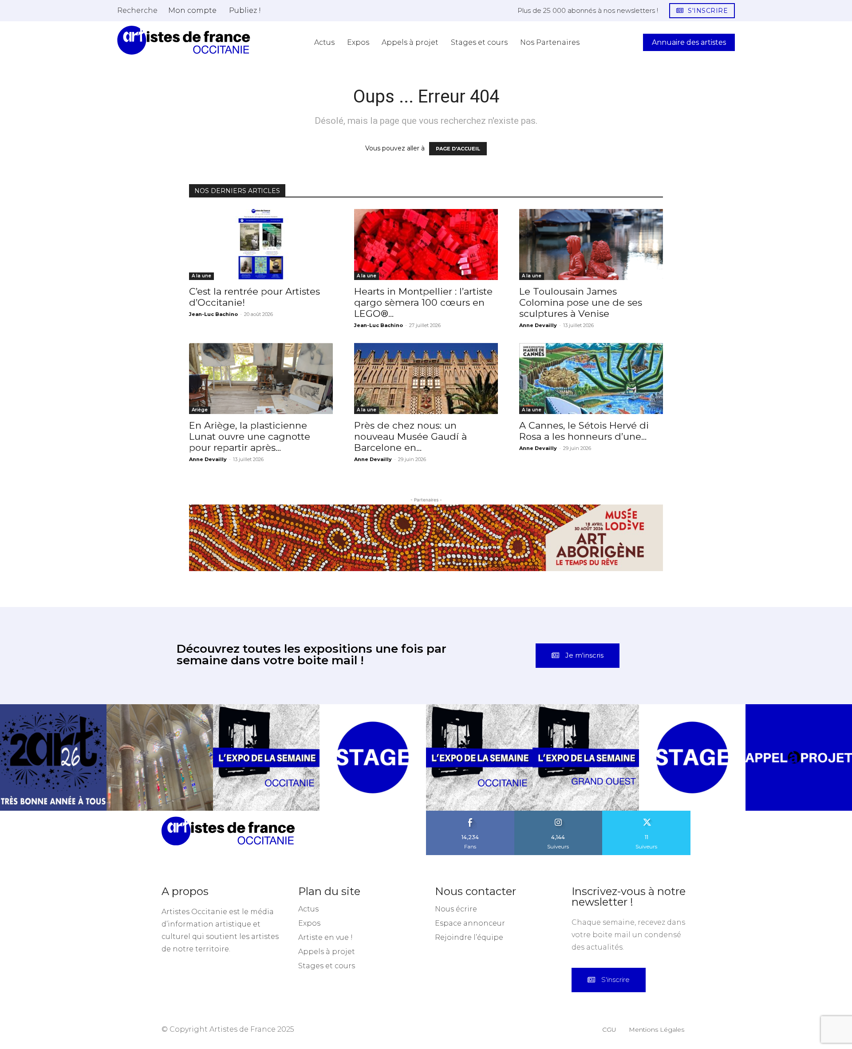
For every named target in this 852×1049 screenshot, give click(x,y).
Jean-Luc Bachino (213, 314)
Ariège (200, 410)
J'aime (470, 814)
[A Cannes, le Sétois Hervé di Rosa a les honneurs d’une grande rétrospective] (591, 378)
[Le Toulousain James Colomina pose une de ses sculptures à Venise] (591, 244)
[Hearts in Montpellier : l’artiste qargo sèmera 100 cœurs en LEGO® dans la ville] (426, 244)
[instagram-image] (53, 757)
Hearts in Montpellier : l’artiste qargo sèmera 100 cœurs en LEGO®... (423, 302)
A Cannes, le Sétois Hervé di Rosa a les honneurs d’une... (584, 431)
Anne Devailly (538, 325)
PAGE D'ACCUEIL (458, 149)
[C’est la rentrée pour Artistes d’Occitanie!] (261, 244)
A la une (201, 276)
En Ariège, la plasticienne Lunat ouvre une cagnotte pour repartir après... (249, 436)
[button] (137, 10)
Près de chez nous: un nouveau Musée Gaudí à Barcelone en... (410, 436)
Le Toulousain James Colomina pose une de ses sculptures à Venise (580, 302)
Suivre (558, 814)
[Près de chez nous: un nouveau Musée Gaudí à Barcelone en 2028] (426, 378)
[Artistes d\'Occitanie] (183, 40)
